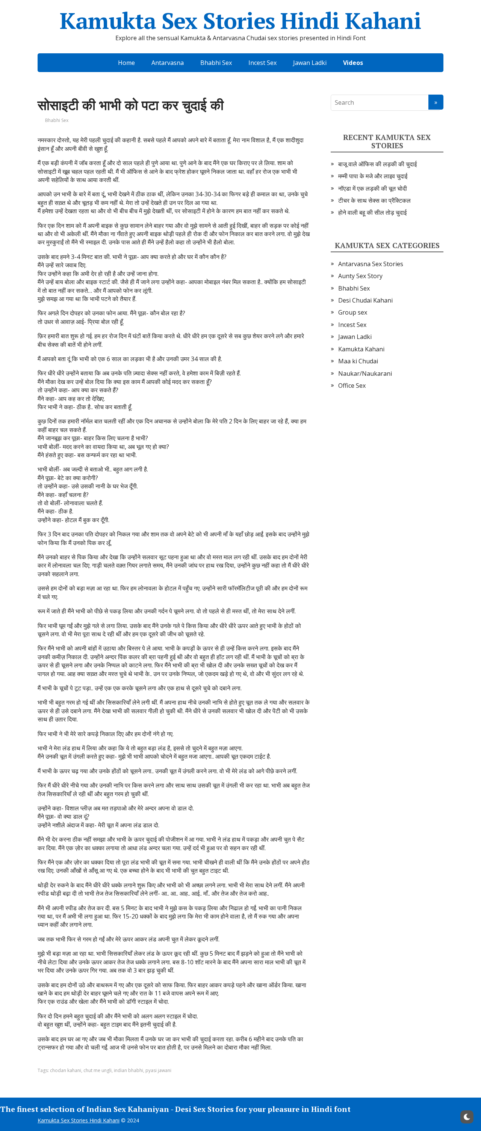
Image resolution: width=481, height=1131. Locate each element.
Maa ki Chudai (358, 361)
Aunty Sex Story (360, 276)
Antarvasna (167, 63)
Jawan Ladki (310, 63)
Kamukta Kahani (361, 349)
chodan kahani (65, 1070)
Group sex (352, 312)
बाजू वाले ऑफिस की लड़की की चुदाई (377, 164)
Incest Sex (262, 63)
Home (126, 63)
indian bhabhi (128, 1070)
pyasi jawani (158, 1070)
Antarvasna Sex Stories (370, 264)
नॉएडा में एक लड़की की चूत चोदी (372, 188)
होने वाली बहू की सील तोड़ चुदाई (372, 212)
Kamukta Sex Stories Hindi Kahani (240, 20)
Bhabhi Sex (216, 63)
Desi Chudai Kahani (365, 300)
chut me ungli (97, 1070)
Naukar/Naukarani (365, 373)
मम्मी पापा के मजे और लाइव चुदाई (372, 176)
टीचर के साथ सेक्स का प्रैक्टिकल (374, 200)
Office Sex (352, 385)
